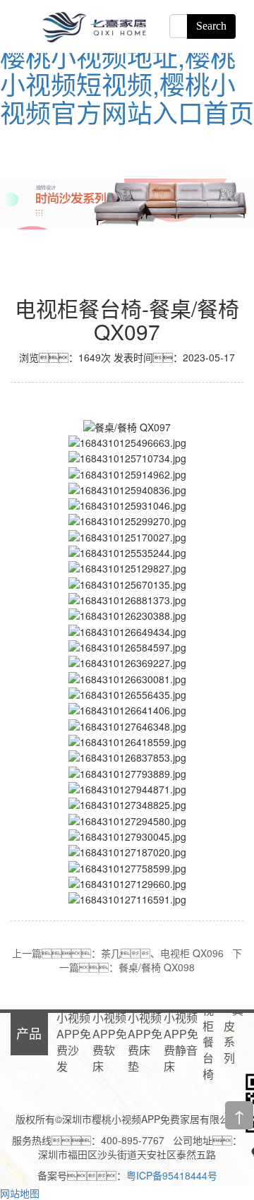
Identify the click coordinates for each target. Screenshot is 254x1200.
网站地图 (20, 1193)
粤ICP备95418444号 (171, 1175)
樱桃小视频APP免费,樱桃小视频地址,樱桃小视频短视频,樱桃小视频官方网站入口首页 (127, 70)
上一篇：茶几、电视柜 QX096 (118, 953)
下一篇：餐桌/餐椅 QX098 (150, 960)
